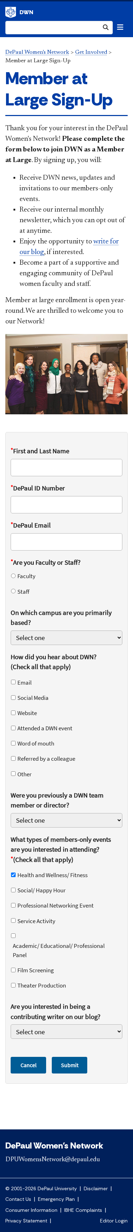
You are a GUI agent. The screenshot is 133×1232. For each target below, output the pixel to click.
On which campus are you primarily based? (61, 617)
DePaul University (10, 12)
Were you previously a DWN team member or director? (57, 800)
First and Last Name (40, 450)
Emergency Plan (56, 1199)
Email (24, 682)
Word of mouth (35, 743)
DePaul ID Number (38, 487)
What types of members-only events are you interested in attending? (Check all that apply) (61, 849)
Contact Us (18, 1199)
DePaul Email (31, 524)
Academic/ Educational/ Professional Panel (59, 950)
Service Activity (36, 921)
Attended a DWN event (44, 728)
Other (24, 774)
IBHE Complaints (83, 1210)
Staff (23, 591)
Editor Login (114, 1221)
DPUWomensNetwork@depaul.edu (52, 1160)
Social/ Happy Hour (41, 890)
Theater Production (41, 985)
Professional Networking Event (55, 905)
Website (27, 713)
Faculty (26, 576)
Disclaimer (96, 1189)
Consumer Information (31, 1210)
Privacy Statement (26, 1221)
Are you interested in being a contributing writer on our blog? (55, 1011)
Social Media (33, 698)
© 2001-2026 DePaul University (41, 1189)
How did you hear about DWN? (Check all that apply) (53, 661)
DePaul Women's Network (37, 52)
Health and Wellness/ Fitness (52, 875)
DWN (26, 12)
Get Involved (91, 52)
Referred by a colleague (46, 758)
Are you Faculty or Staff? (46, 562)
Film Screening (35, 970)
